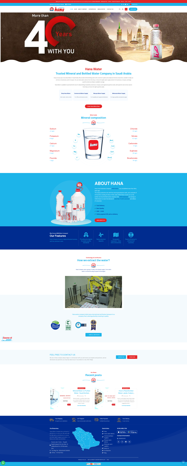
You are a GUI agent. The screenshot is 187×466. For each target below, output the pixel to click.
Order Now (133, 9)
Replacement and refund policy (96, 459)
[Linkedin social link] (127, 4)
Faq (108, 459)
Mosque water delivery (107, 441)
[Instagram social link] (123, 4)
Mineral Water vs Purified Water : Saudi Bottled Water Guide (81, 393)
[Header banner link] (93, 1)
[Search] (119, 9)
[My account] (122, 9)
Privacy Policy (82, 459)
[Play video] (93, 292)
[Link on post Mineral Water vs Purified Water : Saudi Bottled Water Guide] (61, 398)
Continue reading (81, 405)
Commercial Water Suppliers (108, 437)
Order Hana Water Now (93, 106)
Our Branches (107, 450)
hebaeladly (81, 396)
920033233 (134, 4)
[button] (2, 38)
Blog (105, 453)
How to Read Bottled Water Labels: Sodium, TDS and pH (126, 393)
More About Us (101, 220)
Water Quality (81, 388)
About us (106, 448)
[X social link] (122, 4)
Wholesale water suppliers (108, 445)
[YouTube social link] (125, 4)
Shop (105, 431)
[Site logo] (57, 9)
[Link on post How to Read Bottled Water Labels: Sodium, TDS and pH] (105, 398)
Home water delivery (109, 434)
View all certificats (94, 335)
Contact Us (121, 357)
